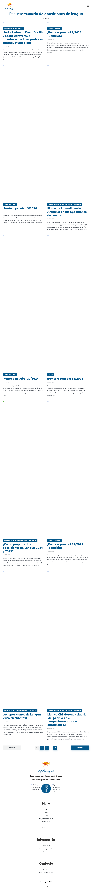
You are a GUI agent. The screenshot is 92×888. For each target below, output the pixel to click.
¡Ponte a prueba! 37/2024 (21, 378)
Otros (51, 374)
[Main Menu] (88, 6)
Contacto (46, 825)
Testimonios (46, 822)
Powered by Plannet (46, 886)
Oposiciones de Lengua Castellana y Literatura (65, 204)
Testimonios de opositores (13, 28)
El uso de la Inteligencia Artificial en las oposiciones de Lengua (67, 212)
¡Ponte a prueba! (54, 28)
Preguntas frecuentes (46, 819)
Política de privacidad (46, 849)
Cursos (46, 813)
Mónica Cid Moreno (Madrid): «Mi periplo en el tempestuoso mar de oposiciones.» (67, 720)
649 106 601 (46, 869)
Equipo (46, 809)
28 (55, 747)
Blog (46, 815)
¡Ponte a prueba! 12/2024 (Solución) (65, 546)
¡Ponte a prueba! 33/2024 (65, 378)
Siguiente (80, 747)
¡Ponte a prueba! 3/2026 (20, 208)
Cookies (46, 852)
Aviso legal (46, 846)
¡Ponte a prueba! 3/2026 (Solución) (64, 34)
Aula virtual (46, 828)
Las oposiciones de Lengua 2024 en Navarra (22, 716)
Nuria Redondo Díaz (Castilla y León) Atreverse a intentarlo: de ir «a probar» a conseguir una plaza (23, 37)
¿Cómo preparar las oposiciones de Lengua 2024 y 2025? (23, 548)
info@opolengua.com (46, 872)
